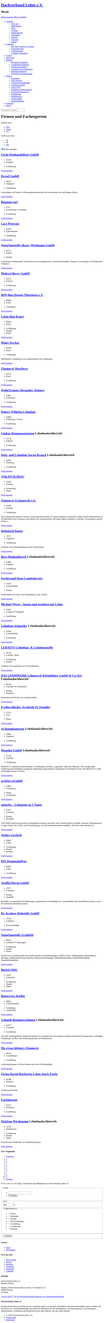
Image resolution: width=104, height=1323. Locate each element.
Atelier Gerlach (11, 835)
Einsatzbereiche (17, 49)
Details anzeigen (10, 149)
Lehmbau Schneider (14, 625)
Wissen (9, 76)
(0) (10, 1296)
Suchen (12, 1196)
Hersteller (14, 1216)
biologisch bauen (12, 531)
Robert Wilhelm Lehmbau (18, 411)
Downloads (10, 1250)
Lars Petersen (10, 223)
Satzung (14, 37)
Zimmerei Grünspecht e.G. (18, 500)
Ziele (13, 28)
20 (7, 140)
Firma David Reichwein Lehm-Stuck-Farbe (29, 1074)
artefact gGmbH (12, 780)
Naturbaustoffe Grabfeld (17, 935)
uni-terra (9, 1264)
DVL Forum (11, 1260)
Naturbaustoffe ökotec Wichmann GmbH (28, 245)
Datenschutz (11, 1317)
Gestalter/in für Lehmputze (22, 69)
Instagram (10, 1269)
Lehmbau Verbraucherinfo (21, 90)
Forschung (15, 78)
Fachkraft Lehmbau (19, 67)
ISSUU (9, 1262)
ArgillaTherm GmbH (15, 882)
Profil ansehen (6, 171)
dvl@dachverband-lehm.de (30, 1296)
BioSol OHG (9, 969)
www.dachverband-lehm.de (53, 1296)
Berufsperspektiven (19, 71)
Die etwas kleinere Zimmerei (20, 1048)
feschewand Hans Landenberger (22, 578)
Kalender (9, 103)
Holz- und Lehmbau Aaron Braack (23, 455)
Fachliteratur (16, 94)
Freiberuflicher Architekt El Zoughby (25, 707)
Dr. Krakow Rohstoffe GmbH (20, 913)
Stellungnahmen (17, 101)
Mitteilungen (16, 26)
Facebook (10, 1266)
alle (7, 145)
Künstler (14, 1229)
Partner (14, 42)
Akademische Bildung (20, 65)
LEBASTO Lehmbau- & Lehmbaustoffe (27, 647)
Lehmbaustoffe (17, 51)
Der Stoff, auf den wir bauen (22, 46)
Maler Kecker (10, 342)
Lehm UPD (16, 87)
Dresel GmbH (10, 176)
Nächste (9, 1179)
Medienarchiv (16, 96)
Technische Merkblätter (20, 83)
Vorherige (10, 1156)
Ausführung (15, 1226)
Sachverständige (17, 1221)
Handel (13, 1219)
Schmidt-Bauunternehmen (18, 1020)
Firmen (9, 55)
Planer (13, 1214)
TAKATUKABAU (12, 476)
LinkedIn (9, 1271)
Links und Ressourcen (20, 92)
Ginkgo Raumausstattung (17, 433)
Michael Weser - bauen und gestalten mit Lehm (32, 604)
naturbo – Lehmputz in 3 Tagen (21, 804)
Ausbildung (15, 1224)
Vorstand (14, 40)
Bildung (9, 60)
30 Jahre (14, 30)
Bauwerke (10, 58)
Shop (8, 1248)
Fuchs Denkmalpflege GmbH (20, 154)
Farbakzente (9, 1099)
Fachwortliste (16, 99)
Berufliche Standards (19, 62)
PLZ (8, 127)
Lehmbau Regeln (18, 85)
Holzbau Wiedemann (15, 1121)
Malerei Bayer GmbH (15, 273)
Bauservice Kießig (13, 996)
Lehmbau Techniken (19, 53)
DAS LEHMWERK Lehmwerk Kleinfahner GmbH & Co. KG (41, 675)
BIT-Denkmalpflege (14, 861)
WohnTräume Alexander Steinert (22, 390)
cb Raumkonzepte (12, 728)
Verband (9, 21)
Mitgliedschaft (17, 33)
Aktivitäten (15, 35)
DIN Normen (16, 81)
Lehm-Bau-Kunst (12, 316)
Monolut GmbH (11, 750)
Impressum (10, 1320)
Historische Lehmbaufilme (21, 74)
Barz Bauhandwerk (13, 556)
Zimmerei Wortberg (14, 368)
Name (8, 129)
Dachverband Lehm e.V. (22, 5)
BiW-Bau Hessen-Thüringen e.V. (22, 295)
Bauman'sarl (9, 202)
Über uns (15, 24)
